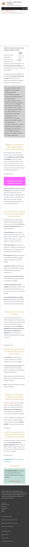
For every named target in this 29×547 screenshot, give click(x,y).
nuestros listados (9, 403)
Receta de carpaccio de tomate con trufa (9, 519)
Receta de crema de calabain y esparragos (9, 523)
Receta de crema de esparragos (7, 526)
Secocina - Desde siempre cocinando (14, 3)
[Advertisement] (14, 29)
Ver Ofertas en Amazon (14, 481)
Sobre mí (3, 511)
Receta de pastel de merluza (6, 516)
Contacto (3, 509)
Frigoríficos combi (4, 537)
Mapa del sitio (4, 503)
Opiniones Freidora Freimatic (6, 541)
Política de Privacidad (5, 504)
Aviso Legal (3, 506)
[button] (23, 8)
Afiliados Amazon (4, 508)
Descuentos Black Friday (6, 531)
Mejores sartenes (4, 534)
